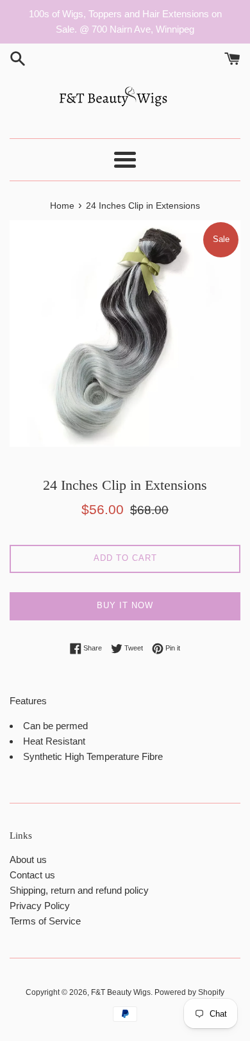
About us (28, 859)
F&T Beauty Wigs (121, 992)
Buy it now (125, 605)
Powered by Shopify (189, 992)
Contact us (32, 874)
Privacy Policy (40, 905)
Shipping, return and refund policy (79, 890)
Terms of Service (45, 921)
